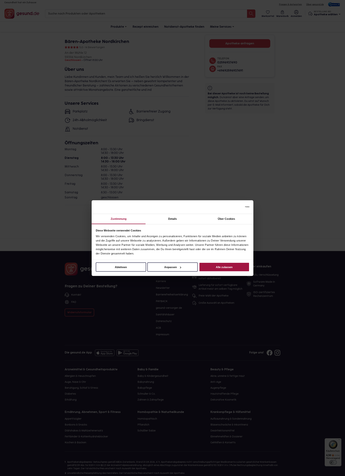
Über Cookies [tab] (226, 218)
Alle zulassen (224, 267)
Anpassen (170, 267)
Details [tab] (172, 218)
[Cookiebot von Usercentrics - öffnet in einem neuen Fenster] (233, 207)
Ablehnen (121, 267)
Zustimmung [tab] (119, 218)
